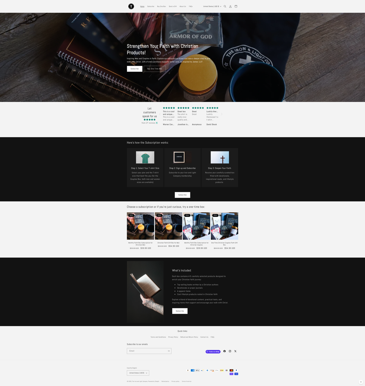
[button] (225, 6)
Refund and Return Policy (189, 337)
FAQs (212, 337)
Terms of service (186, 381)
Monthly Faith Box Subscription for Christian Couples (196, 244)
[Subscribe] (168, 351)
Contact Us (204, 337)
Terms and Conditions (158, 337)
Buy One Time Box (154, 69)
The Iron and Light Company (140, 381)
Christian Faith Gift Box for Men (169, 243)
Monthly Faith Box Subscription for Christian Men (140, 244)
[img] (149, 119)
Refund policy (165, 381)
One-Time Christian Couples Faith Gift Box (224, 244)
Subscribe (135, 69)
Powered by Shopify (153, 381)
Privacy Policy (173, 337)
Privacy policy (176, 381)
